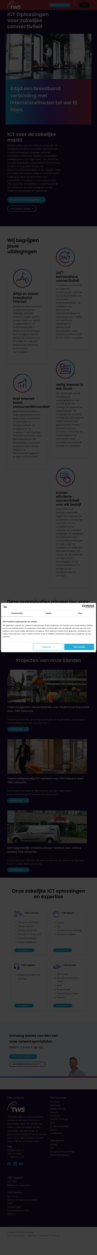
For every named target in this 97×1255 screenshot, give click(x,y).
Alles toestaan (79, 647)
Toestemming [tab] (16, 613)
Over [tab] (80, 613)
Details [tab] (48, 613)
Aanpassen (46, 647)
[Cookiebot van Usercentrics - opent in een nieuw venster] (84, 606)
